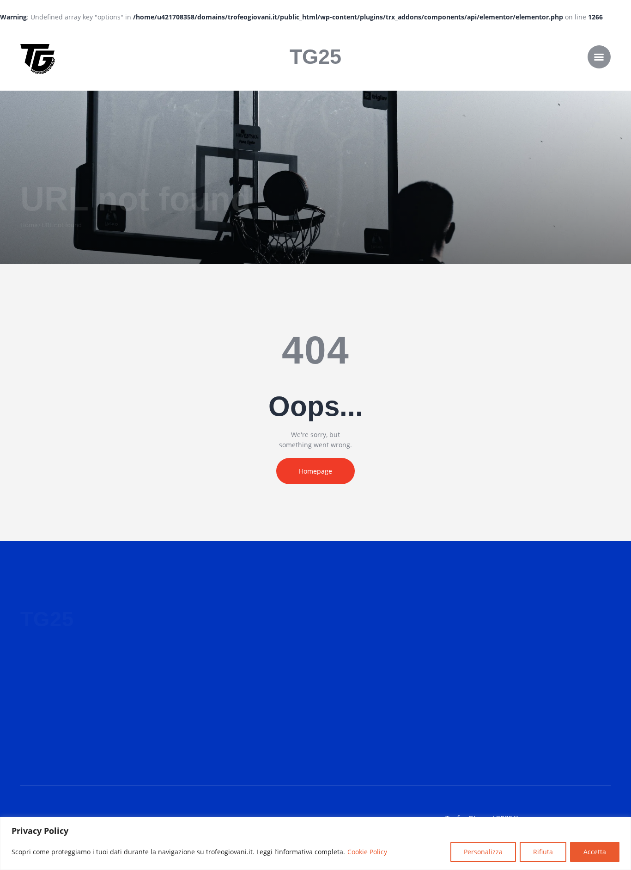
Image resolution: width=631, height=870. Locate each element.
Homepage (315, 471)
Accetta (594, 851)
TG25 (315, 56)
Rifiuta (543, 851)
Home (28, 225)
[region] (315, 843)
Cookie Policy (367, 851)
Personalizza (483, 851)
